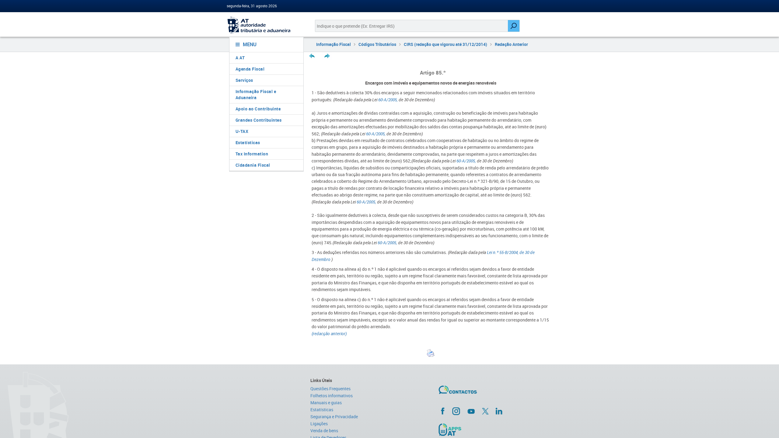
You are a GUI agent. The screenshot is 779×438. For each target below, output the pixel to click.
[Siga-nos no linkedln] (499, 411)
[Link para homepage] (264, 25)
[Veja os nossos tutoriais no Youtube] (471, 411)
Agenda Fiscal (250, 69)
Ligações (319, 423)
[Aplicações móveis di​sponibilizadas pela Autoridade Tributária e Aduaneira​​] (495, 429)
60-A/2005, (388, 100)
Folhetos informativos (331, 395)
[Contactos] (476, 392)
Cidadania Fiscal (253, 165)
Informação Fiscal (333, 44)
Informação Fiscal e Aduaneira (256, 94)
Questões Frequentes (330, 388)
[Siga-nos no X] (485, 411)
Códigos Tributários (377, 44)
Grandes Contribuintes (259, 120)
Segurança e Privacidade (334, 416)
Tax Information (252, 154)
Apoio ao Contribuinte (258, 109)
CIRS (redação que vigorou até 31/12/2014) (445, 44)
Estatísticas (248, 142)
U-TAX (242, 131)
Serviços (244, 80)
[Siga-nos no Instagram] (456, 411)
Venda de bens (324, 430)
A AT (240, 58)
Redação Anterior (511, 44)
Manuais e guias (326, 402)
